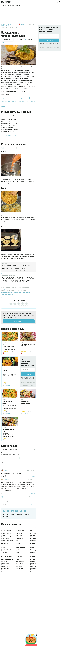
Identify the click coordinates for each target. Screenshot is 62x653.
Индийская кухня (19, 98)
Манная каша (19, 566)
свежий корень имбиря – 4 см (9, 127)
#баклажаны (10, 292)
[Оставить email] (28, 369)
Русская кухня (4, 561)
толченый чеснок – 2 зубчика (9, 129)
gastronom (23, 24)
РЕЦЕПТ (4, 342)
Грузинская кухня (5, 563)
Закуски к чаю (19, 554)
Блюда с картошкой (6, 532)
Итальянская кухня (6, 565)
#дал (12, 294)
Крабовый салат (20, 538)
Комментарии (56, 9)
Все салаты (18, 540)
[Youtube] (20, 511)
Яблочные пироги (5, 535)
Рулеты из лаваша (20, 547)
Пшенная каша (19, 568)
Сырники (3, 547)
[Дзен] (25, 511)
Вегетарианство (31, 101)
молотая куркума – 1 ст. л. (8, 131)
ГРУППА (4, 427)
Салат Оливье (19, 532)
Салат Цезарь (19, 533)
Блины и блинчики (6, 549)
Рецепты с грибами (6, 533)
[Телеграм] (4, 511)
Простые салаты (20, 530)
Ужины (3, 554)
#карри (20, 292)
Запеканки (4, 552)
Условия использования (28, 385)
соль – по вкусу (5, 121)
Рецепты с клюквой (6, 536)
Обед (27, 98)
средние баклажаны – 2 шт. (9, 123)
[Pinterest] (16, 511)
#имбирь (15, 292)
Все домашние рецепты (7, 540)
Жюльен (18, 546)
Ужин (32, 98)
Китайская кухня (5, 566)
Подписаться (28, 374)
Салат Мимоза (19, 536)
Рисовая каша (19, 565)
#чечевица (4, 292)
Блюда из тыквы (5, 538)
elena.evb (6, 479)
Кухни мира (4, 572)
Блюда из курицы (5, 551)
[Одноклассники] (12, 511)
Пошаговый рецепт (11, 9)
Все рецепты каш (20, 572)
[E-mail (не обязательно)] (27, 458)
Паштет (17, 552)
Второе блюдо (6, 101)
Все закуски (19, 556)
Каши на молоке (20, 569)
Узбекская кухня (5, 568)
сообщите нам (5, 289)
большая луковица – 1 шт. (8, 119)
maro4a (6, 497)
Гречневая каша (20, 561)
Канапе (17, 549)
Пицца (3, 546)
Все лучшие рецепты (6, 556)
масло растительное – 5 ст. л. (9, 118)
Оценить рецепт (31, 9)
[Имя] (9, 458)
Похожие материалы (44, 9)
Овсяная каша (19, 563)
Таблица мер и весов (11, 135)
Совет (21, 9)
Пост (3, 105)
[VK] (8, 511)
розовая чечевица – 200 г (8, 116)
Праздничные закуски (21, 551)
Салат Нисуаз (19, 535)
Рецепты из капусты (6, 530)
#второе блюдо (26, 292)
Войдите (28, 452)
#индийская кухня (6, 294)
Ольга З (6, 470)
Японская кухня (5, 569)
